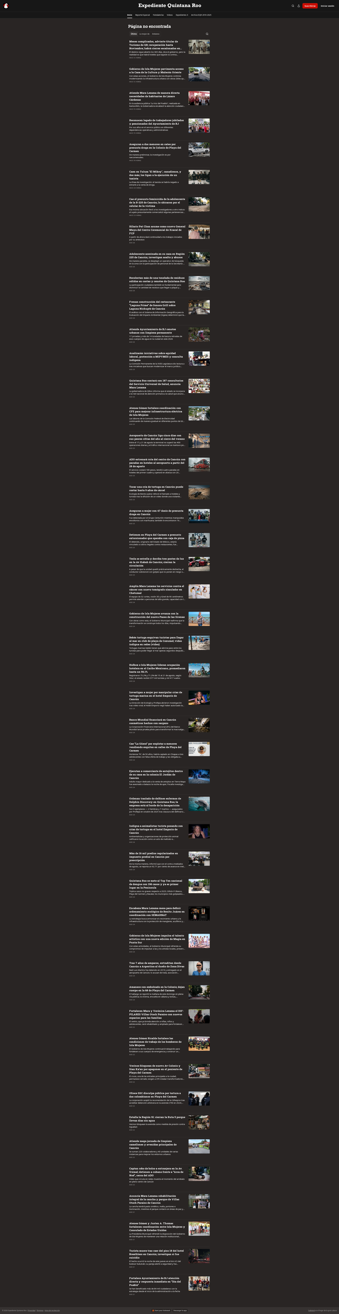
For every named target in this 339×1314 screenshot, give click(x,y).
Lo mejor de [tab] (144, 34)
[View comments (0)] (148, 61)
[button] (130, 15)
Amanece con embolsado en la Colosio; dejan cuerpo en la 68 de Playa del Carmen (157, 988)
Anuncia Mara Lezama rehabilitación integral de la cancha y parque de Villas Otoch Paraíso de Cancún (154, 1199)
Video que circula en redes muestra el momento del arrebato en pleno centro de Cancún (157, 1180)
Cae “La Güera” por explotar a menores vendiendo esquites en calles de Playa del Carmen (155, 747)
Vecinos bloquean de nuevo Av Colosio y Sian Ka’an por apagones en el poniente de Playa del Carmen (155, 1069)
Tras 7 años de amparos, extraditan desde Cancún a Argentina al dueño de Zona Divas (156, 964)
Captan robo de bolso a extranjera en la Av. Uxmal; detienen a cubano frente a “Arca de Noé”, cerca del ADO (156, 1172)
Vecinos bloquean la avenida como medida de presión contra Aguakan (157, 1125)
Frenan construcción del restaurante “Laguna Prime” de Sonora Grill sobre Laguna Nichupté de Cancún (152, 305)
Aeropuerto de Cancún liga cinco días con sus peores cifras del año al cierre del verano (157, 437)
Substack (311, 1310)
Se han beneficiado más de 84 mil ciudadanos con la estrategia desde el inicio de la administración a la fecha (154, 1290)
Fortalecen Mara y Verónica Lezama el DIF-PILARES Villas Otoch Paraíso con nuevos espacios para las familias (156, 1014)
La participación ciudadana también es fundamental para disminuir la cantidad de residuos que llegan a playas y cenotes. (155, 286)
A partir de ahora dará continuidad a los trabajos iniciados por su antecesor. (155, 238)
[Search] (293, 5)
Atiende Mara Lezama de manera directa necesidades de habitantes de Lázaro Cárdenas (154, 96)
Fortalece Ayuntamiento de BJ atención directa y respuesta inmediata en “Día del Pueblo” (155, 1281)
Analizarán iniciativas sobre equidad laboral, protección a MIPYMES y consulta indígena (156, 356)
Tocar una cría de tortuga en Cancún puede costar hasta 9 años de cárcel (156, 488)
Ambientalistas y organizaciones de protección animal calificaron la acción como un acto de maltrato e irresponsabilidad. (153, 837)
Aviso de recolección (52, 1310)
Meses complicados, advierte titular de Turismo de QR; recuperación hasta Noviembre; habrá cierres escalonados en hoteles (154, 45)
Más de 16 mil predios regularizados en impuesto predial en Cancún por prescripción (153, 857)
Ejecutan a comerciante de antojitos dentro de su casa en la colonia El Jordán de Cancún (156, 774)
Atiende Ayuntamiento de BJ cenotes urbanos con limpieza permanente (152, 330)
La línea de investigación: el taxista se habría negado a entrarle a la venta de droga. (154, 183)
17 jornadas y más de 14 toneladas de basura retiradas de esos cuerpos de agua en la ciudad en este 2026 (155, 337)
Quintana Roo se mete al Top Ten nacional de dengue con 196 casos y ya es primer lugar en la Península (155, 884)
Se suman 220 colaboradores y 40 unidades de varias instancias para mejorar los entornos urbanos (153, 1152)
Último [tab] (134, 34)
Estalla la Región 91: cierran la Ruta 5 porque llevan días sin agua (157, 1118)
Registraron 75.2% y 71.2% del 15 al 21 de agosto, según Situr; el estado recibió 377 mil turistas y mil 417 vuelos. (155, 676)
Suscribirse (310, 6)
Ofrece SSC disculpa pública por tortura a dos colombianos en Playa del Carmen (155, 1094)
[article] (169, 51)
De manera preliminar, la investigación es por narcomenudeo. (150, 156)
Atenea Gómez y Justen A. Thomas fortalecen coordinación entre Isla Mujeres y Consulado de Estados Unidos (157, 1227)
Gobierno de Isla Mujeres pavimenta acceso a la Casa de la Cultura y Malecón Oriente (156, 70)
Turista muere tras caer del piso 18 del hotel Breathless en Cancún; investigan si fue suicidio (156, 1254)
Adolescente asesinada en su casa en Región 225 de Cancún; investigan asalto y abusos (157, 255)
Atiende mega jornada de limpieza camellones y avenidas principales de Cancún (153, 1144)
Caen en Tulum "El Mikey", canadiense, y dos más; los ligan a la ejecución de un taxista (155, 175)
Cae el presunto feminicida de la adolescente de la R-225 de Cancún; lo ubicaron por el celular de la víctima (157, 202)
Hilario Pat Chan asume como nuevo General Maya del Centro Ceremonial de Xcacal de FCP (157, 230)
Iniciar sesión (327, 6)
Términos (40, 1310)
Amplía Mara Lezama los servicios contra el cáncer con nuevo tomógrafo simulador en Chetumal (156, 589)
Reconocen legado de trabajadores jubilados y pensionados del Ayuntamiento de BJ (156, 122)
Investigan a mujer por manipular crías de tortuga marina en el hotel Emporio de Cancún (155, 696)
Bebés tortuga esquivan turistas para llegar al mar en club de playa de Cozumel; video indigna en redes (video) (156, 641)
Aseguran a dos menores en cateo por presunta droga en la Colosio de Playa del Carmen (155, 147)
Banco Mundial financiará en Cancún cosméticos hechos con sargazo (152, 721)
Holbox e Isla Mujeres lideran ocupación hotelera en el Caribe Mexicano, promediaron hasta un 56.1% (157, 668)
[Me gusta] (131, 61)
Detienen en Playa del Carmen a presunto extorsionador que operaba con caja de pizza (156, 536)
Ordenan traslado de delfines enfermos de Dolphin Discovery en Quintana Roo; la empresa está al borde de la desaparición (155, 802)
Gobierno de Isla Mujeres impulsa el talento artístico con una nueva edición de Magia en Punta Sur (157, 939)
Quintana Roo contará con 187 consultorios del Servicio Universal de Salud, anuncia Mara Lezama (156, 384)
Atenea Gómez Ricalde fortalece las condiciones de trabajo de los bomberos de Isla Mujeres (155, 1042)
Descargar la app (180, 1310)
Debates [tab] (155, 34)
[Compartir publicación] (298, 5)
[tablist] (145, 34)
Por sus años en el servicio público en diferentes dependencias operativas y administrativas (151, 128)
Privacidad (31, 1310)
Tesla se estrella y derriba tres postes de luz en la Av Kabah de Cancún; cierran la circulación (156, 562)
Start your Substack (162, 1310)
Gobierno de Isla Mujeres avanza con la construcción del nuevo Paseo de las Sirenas (157, 615)
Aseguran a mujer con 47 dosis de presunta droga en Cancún (156, 512)
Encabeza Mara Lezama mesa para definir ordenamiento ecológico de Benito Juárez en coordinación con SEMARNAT (157, 911)
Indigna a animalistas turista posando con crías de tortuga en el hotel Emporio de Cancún (156, 829)
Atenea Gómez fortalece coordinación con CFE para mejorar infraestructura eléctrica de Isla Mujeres (155, 411)
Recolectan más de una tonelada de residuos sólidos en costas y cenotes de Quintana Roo (157, 279)
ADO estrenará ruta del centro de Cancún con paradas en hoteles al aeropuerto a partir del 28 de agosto (157, 463)
